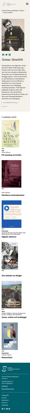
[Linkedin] (9, 409)
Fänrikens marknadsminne (13, 195)
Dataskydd (5, 405)
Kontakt (4, 398)
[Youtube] (7, 409)
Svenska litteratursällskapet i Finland (13, 10)
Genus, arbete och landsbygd (14, 317)
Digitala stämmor (9, 237)
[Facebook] (3, 409)
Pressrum (4, 402)
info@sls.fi (5, 386)
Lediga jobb (5, 395)
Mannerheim (7, 357)
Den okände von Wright (12, 276)
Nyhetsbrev (5, 400)
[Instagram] (5, 409)
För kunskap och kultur (12, 155)
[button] (3, 54)
